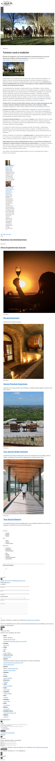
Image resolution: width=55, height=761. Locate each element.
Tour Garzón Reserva (12, 519)
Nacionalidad (4, 596)
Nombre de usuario (6, 725)
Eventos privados (9, 550)
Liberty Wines (7, 653)
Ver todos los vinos (6, 234)
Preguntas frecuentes (10, 557)
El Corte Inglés (11, 670)
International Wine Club (9, 713)
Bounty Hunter (11, 639)
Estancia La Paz (28, 135)
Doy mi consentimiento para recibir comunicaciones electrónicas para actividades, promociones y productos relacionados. (27, 624)
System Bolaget (7, 678)
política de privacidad (34, 620)
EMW (4, 649)
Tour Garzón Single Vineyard (15, 452)
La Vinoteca (6, 705)
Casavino (5, 716)
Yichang (5, 697)
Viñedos (7, 534)
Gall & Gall (6, 645)
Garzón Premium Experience (15, 384)
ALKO (4, 674)
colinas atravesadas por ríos (44, 103)
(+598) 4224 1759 (6, 580)
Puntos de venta (9, 543)
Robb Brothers (7, 657)
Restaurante (8, 549)
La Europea (6, 709)
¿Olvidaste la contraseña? (7, 732)
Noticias (7, 554)
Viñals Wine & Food (13, 668)
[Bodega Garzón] (7, 6)
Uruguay (7, 533)
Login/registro (9, 558)
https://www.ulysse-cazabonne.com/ (13, 662)
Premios (7, 541)
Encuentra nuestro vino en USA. (18, 641)
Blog (7, 553)
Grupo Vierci (6, 701)
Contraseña (4, 727)
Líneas (7, 540)
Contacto (8, 555)
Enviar (2, 627)
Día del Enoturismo (11, 318)
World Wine (6, 689)
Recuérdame (5, 729)
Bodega (7, 535)
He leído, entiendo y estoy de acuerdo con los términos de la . (25, 747)
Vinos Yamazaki (7, 686)
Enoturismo (8, 548)
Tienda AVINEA (7, 693)
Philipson (5, 682)
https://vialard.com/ (8, 664)
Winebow (10, 637)
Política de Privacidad (8, 565)
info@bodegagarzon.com (18, 580)
